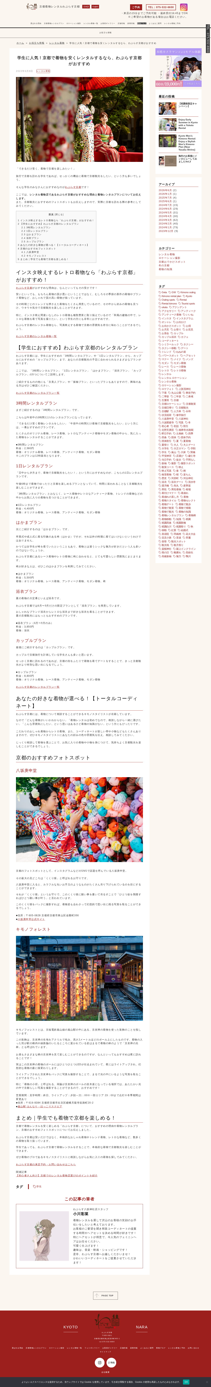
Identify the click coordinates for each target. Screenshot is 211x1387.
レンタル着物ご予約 (172, 23)
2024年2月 (165, 223)
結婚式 (184, 530)
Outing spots (168, 299)
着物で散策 (168, 507)
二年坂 (177, 396)
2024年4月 (165, 216)
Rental (183, 299)
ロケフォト (168, 389)
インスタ (166, 318)
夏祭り (165, 444)
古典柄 (180, 433)
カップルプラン (32, 241)
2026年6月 (165, 190)
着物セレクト (188, 500)
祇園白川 (166, 526)
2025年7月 (165, 197)
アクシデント (179, 307)
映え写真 (166, 470)
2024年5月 (165, 212)
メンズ (189, 359)
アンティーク (188, 311)
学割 (193, 448)
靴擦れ (177, 552)
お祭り (177, 329)
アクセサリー (169, 311)
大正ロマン (180, 448)
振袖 (164, 463)
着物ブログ (141, 23)
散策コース (168, 467)
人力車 (177, 411)
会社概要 (105, 1372)
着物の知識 (165, 269)
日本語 (86, 7)
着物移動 (166, 519)
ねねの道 (181, 351)
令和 (188, 411)
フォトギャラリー (117, 26)
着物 (185, 496)
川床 (183, 452)
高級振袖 (166, 556)
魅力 (178, 556)
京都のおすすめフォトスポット (37, 248)
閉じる (59, 214)
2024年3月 (165, 220)
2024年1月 (165, 227)
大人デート (189, 444)
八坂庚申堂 (30, 252)
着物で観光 (168, 511)
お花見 (189, 329)
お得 (188, 325)
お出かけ (181, 322)
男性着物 (176, 489)
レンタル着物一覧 (91, 23)
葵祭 (164, 541)
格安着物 (166, 474)
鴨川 (188, 556)
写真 (181, 422)
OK (186, 1382)
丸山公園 (176, 392)
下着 (164, 392)
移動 (164, 530)
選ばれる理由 (35, 23)
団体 (173, 437)
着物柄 (192, 515)
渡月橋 (165, 485)
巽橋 (192, 452)
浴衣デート (177, 482)
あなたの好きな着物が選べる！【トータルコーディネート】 (53, 245)
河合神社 (188, 478)
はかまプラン (31, 234)
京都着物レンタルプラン (54, 23)
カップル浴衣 (169, 336)
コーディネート (170, 340)
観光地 (165, 545)
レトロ (165, 370)
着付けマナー (169, 493)
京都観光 (183, 407)
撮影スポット (188, 463)
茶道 (178, 537)
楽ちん (187, 474)
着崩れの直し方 (170, 496)
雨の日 (165, 552)
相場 (188, 489)
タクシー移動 (169, 348)
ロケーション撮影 (73, 23)
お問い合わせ (193, 1348)
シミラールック (170, 344)
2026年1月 (165, 193)
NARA (142, 1327)
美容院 (165, 534)
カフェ (184, 336)
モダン (165, 363)
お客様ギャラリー (110, 1348)
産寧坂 (187, 485)
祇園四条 (166, 522)
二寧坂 (165, 396)
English (95, 7)
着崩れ (184, 493)
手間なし (191, 459)
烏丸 (176, 485)
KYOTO (70, 1327)
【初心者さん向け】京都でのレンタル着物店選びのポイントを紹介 (57, 1175)
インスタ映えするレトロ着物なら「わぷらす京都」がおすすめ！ (56, 220)
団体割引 (166, 441)
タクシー (188, 344)
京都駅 (165, 411)
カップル (178, 333)
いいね (189, 314)
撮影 (173, 463)
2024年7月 (165, 205)
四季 (190, 433)
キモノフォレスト (34, 255)
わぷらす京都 (73, 187)
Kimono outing (188, 292)
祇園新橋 (181, 522)
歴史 (164, 478)
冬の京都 (164, 265)
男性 (164, 489)
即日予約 (166, 433)
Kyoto (189, 296)
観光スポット (178, 541)
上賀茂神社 (185, 389)
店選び (180, 455)
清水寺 (192, 482)
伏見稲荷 (166, 415)
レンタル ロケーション (174, 377)
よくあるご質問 (155, 23)
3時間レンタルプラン (36, 227)
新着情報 (134, 1348)
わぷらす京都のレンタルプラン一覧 (38, 392)
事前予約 (191, 392)
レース (165, 366)
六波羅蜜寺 (168, 422)
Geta (164, 292)
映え (181, 467)
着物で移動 (185, 507)
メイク (177, 359)
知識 (178, 519)
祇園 (188, 519)
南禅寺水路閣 (186, 429)
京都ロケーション (171, 403)
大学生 (165, 448)
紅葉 (173, 530)
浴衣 (164, 482)
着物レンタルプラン (173, 515)
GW (174, 292)
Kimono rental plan (171, 296)
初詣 (176, 426)
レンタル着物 (43, 71)
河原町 (175, 478)
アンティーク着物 (171, 314)
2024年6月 (165, 208)
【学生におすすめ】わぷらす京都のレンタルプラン (48, 223)
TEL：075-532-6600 (161, 7)
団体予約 (186, 437)
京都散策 (191, 403)
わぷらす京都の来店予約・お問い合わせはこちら (46, 1164)
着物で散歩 (185, 504)
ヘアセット (189, 355)
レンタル (166, 374)
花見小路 (166, 537)
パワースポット (170, 355)
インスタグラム (184, 318)
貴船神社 (166, 548)
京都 (176, 400)
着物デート (168, 504)
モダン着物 (180, 363)
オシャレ (166, 322)
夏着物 (187, 441)
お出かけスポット (171, 325)
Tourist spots (188, 303)
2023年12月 (166, 231)
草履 (188, 537)
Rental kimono (169, 303)
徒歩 (178, 459)
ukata (164, 307)
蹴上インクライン (186, 548)
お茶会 (165, 333)
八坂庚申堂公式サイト (31, 919)
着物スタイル (169, 500)
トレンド (166, 351)
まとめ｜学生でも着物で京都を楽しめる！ (43, 259)
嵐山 (173, 452)
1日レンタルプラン (34, 231)
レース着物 (180, 366)
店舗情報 (124, 1348)
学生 (39, 1186)
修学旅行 (181, 415)
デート (184, 348)
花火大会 (191, 534)
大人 (176, 444)
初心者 (165, 426)
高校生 (189, 552)
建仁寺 (192, 455)
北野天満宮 (168, 429)
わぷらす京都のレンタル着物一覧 (36, 336)
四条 (164, 437)
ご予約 (136, 7)
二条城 (189, 396)
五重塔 (165, 400)
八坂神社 (183, 418)
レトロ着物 (180, 370)
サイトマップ (105, 1352)
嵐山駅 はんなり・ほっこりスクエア (40, 1106)
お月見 (165, 329)
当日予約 (166, 459)
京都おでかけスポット (172, 261)
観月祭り (178, 545)
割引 (185, 426)
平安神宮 (166, 455)
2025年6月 (165, 201)
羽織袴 (177, 534)
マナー (165, 359)
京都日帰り (168, 407)
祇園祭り (181, 526)
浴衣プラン (30, 238)
